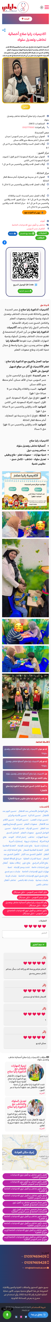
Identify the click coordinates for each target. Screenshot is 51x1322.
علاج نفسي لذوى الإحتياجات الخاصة (33, 876)
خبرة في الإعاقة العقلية (12, 859)
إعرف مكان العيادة (24, 1152)
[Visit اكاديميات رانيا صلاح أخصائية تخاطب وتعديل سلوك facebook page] (4, 243)
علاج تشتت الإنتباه (25, 846)
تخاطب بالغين (42, 885)
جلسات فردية (11, 876)
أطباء (42, 221)
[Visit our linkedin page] (16, 1317)
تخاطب (31, 837)
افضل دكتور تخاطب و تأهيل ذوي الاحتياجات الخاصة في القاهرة (28, 1176)
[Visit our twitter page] (26, 1317)
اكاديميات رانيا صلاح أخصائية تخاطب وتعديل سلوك (25, 774)
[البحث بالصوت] (7, 1314)
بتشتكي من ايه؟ (36, 1315)
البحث (26, 19)
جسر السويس (32, 229)
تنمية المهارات (42, 837)
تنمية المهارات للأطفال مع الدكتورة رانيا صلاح (16, 1068)
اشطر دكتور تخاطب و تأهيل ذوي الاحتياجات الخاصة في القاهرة (25, 1190)
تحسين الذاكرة (34, 816)
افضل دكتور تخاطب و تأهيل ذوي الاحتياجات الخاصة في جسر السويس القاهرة (28, 1183)
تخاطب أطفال (10, 880)
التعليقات (43, 233)
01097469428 (35, 1262)
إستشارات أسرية (15, 841)
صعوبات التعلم (30, 824)
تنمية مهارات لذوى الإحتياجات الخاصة (28, 869)
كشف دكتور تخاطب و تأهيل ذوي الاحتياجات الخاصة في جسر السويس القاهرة (25, 1225)
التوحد (11, 837)
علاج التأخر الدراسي (40, 863)
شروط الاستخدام (39, 1307)
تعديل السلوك (18, 828)
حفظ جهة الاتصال (26, 233)
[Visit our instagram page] (21, 1317)
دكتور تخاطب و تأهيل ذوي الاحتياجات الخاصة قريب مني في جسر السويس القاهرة (25, 1238)
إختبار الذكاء (21, 837)
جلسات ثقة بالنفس (26, 880)
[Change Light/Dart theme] (41, 7)
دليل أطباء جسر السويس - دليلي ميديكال (30, 892)
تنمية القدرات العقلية (32, 859)
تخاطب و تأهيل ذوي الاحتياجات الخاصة (28, 225)
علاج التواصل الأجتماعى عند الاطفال (33, 811)
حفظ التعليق (37, 944)
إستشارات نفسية (41, 846)
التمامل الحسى (12, 833)
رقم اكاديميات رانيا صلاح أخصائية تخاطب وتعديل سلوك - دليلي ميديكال (26, 904)
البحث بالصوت (7, 1309)
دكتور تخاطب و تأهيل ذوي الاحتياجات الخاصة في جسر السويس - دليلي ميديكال (27, 912)
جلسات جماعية (42, 880)
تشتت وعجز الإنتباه (22, 867)
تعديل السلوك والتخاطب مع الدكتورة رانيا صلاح (16, 1104)
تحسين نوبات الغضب (39, 820)
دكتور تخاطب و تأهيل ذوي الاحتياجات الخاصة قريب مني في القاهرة (25, 1231)
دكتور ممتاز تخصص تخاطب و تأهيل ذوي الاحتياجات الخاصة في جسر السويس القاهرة (29, 1211)
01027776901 (28, 127)
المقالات (40, 238)
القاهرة (42, 229)
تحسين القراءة (22, 820)
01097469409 (35, 1256)
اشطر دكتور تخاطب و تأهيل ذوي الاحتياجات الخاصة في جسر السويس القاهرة (25, 1197)
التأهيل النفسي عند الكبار (31, 854)
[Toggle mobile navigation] (46, 7)
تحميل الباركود (24, 291)
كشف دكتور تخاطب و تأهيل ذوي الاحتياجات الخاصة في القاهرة (25, 1218)
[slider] (35, 926)
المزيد (42, 1093)
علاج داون (26, 863)
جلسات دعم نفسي (12, 872)
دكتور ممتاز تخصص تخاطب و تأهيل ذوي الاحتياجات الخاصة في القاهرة (30, 1204)
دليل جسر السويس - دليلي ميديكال (32, 897)
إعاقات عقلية (15, 863)
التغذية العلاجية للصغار (33, 850)
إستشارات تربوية (31, 841)
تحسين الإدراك (32, 828)
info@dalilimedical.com (35, 1268)
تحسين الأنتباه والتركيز (17, 816)
